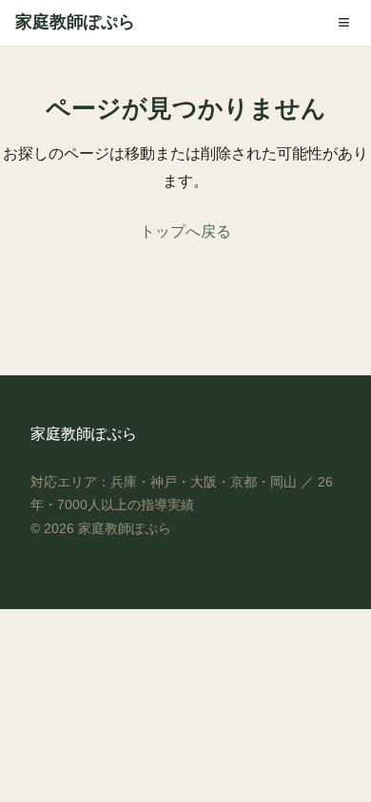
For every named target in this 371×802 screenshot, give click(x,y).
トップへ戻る (185, 231)
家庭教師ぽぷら (75, 21)
